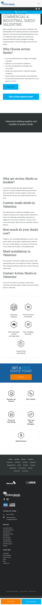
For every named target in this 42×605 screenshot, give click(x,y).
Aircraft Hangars (7, 544)
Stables (5, 546)
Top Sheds (6, 553)
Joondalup (25, 471)
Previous (5, 150)
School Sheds (7, 538)
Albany (10, 459)
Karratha (25, 462)
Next (36, 150)
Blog (4, 561)
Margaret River (11, 465)
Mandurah (17, 471)
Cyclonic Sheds (7, 542)
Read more (10, 87)
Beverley (17, 459)
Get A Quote (10, 601)
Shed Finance (7, 557)
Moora (19, 465)
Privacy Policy (23, 591)
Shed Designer (7, 555)
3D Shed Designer (31, 601)
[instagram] (7, 499)
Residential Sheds (8, 534)
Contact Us (6, 563)
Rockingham (12, 468)
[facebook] (4, 499)
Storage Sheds (7, 540)
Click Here (21, 377)
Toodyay (32, 465)
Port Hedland (22, 468)
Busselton (30, 459)
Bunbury (23, 459)
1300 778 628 (22, 12)
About (4, 559)
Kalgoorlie (32, 462)
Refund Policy (32, 591)
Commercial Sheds (8, 530)
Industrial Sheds (7, 528)
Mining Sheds (7, 532)
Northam (25, 465)
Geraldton (17, 462)
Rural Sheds (6, 536)
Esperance (10, 462)
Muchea (30, 468)
